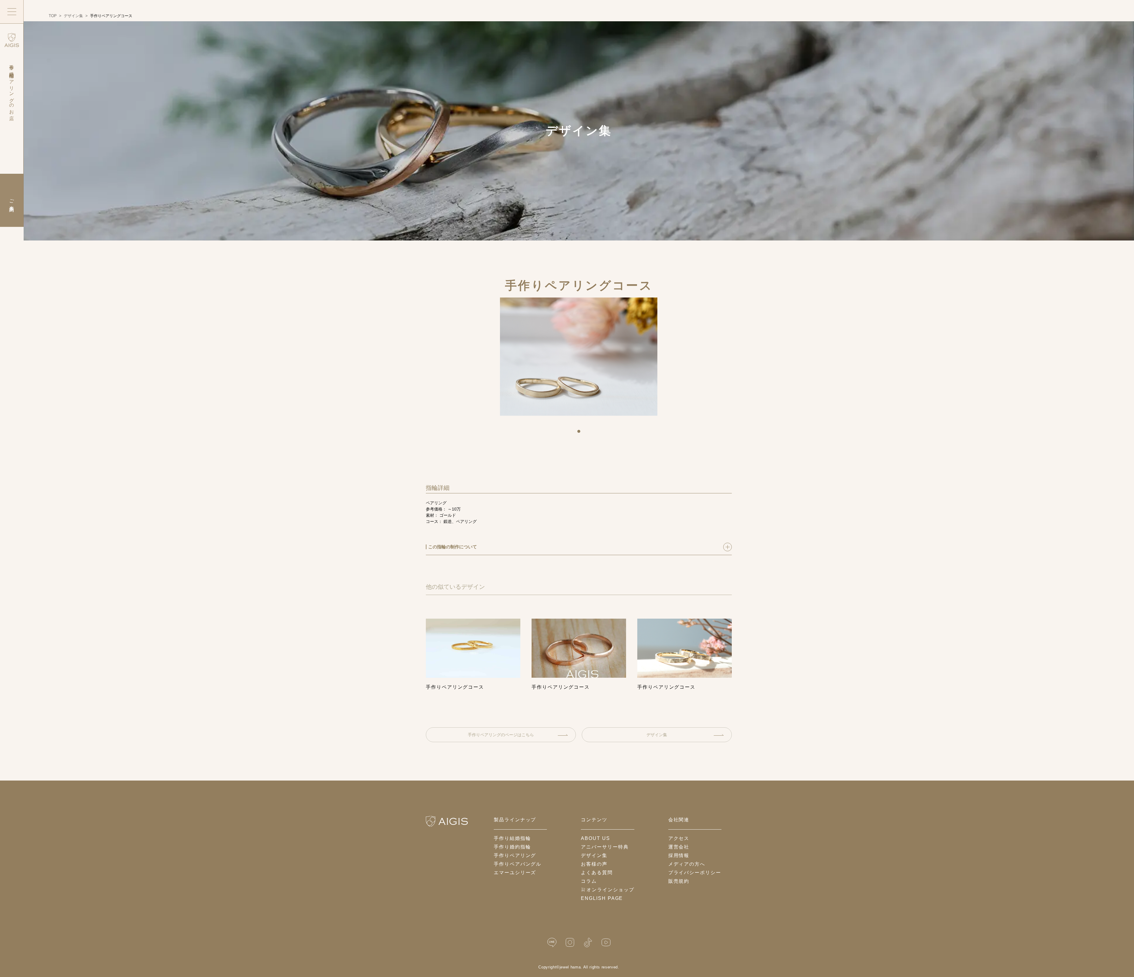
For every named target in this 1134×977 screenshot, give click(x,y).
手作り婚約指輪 (512, 846)
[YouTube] (606, 943)
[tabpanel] (578, 358)
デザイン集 (656, 734)
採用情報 (679, 855)
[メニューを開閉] (12, 12)
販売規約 (679, 881)
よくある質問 (597, 872)
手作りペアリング (515, 855)
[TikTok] (588, 943)
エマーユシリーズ (515, 872)
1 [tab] (580, 433)
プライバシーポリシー (694, 872)
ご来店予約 (11, 200)
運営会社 (679, 846)
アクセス (679, 838)
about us (595, 838)
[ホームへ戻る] (447, 821)
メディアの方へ (686, 864)
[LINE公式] (552, 943)
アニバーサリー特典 (604, 846)
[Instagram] (570, 943)
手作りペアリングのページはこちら (501, 734)
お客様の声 (594, 864)
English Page (602, 898)
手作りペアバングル (517, 864)
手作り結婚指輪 (512, 838)
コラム (589, 881)
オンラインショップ (610, 889)
